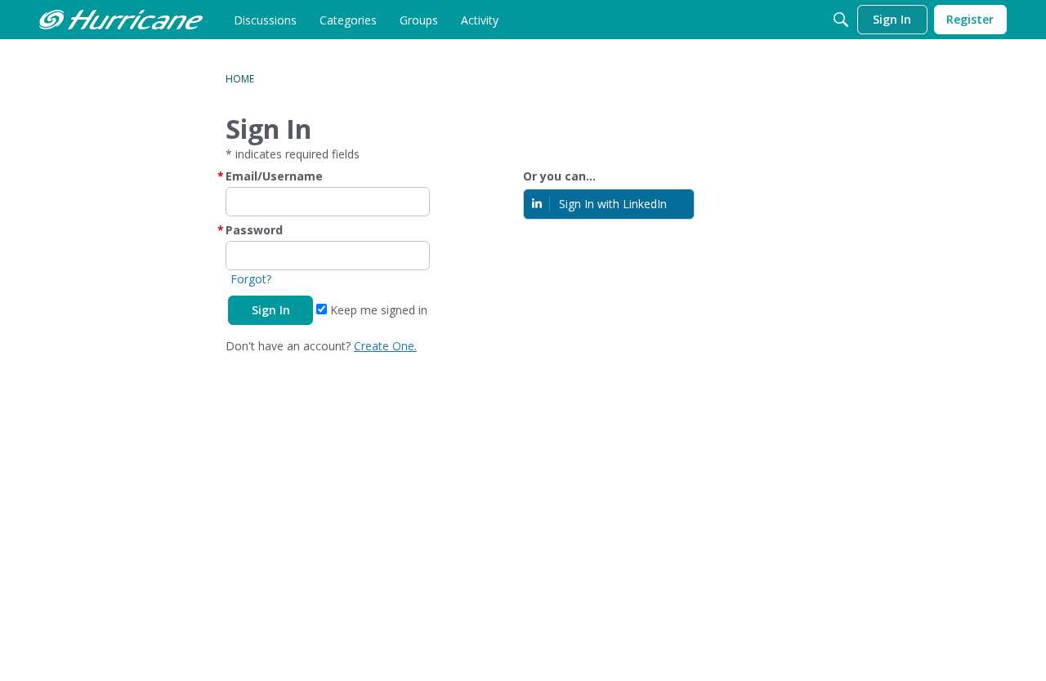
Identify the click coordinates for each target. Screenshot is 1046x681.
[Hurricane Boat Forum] (121, 19)
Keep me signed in (377, 310)
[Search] (841, 19)
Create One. (385, 346)
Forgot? (250, 279)
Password (254, 230)
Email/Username (274, 176)
